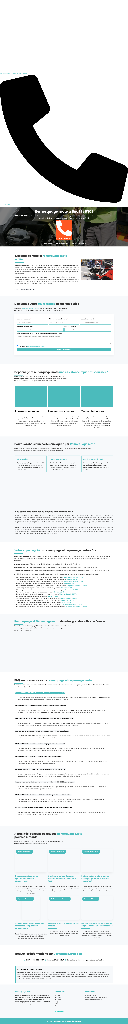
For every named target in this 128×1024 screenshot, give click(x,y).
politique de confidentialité (35, 346)
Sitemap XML (59, 1011)
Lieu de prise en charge (25, 326)
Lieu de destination (70, 326)
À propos (13, 74)
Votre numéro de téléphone (58, 319)
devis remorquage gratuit (30, 308)
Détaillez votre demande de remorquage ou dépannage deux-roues (39, 333)
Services (7, 74)
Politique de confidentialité (93, 1000)
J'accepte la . (31, 346)
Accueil (2, 74)
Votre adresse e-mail (87, 319)
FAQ (20, 74)
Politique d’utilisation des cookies (96, 997)
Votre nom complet (23, 319)
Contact (24, 74)
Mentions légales (90, 995)
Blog (17, 74)
